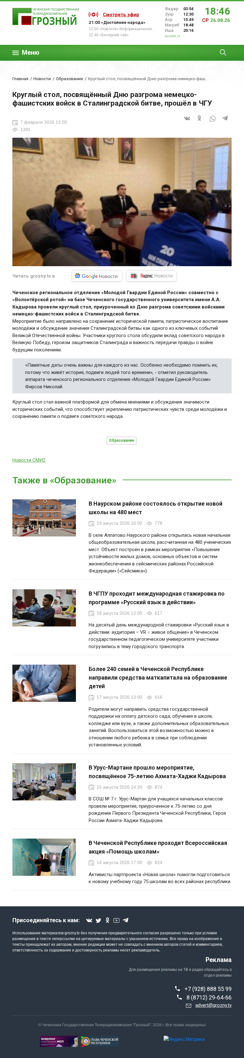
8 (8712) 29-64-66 (209, 997)
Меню (30, 52)
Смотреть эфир (121, 14)
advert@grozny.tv (213, 1005)
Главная (20, 78)
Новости (42, 78)
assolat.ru (172, 36)
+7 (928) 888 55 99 (208, 988)
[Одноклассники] (200, 122)
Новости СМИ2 (28, 460)
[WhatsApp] (212, 122)
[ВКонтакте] (187, 122)
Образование (69, 78)
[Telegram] (225, 122)
